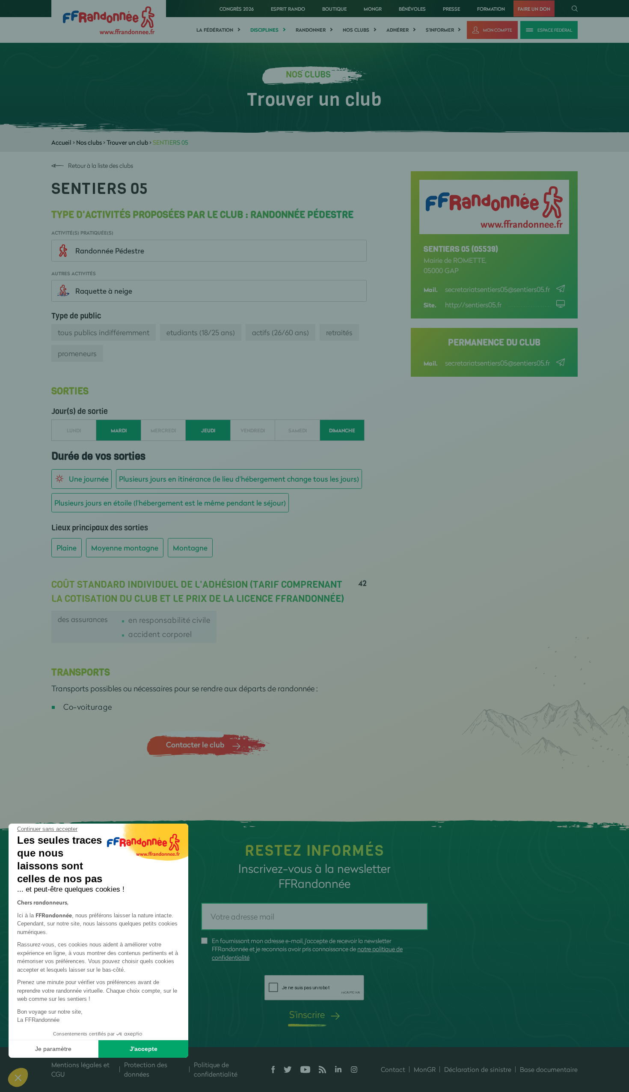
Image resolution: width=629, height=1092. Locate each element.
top (477, 1034)
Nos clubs (356, 30)
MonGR (373, 9)
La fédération (214, 30)
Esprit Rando (288, 9)
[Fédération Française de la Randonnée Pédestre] (108, 19)
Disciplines (264, 30)
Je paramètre (53, 1048)
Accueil (61, 142)
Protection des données (145, 1069)
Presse (451, 9)
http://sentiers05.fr (473, 304)
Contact (393, 1069)
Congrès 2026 (237, 9)
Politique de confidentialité (215, 1069)
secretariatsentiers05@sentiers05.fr (497, 289)
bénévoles (412, 9)
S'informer (440, 30)
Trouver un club (127, 142)
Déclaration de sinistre (477, 1069)
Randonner (311, 30)
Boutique (334, 9)
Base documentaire (549, 1069)
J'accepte (143, 1048)
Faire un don (534, 9)
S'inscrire (307, 1014)
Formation (491, 9)
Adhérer (397, 30)
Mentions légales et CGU (80, 1069)
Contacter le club (195, 744)
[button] (18, 1077)
